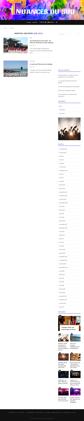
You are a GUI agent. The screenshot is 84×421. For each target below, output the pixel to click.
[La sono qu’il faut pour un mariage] (15, 69)
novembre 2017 (63, 300)
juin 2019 (61, 239)
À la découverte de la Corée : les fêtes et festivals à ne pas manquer (41, 42)
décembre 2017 (63, 296)
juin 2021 (61, 174)
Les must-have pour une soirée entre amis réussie (63, 399)
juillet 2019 (62, 235)
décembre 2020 (63, 192)
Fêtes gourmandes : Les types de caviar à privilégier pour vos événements (68, 76)
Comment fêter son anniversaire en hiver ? (68, 328)
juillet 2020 (62, 210)
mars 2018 (61, 285)
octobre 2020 (62, 199)
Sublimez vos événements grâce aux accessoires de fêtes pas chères (75, 382)
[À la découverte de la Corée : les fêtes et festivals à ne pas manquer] (15, 45)
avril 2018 (61, 282)
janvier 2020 (62, 221)
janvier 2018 (62, 293)
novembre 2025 (63, 149)
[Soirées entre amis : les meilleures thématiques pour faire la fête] (75, 357)
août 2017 (61, 307)
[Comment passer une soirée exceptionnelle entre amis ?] (63, 357)
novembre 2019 (63, 224)
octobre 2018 (62, 264)
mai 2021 (61, 178)
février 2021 (62, 185)
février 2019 (62, 249)
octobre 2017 (62, 303)
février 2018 (62, 289)
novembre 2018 (63, 260)
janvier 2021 (62, 188)
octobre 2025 (62, 153)
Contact (34, 22)
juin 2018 (61, 278)
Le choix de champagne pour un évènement (69, 87)
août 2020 (61, 206)
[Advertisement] (69, 53)
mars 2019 (61, 246)
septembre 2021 (63, 171)
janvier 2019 (62, 253)
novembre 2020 (63, 196)
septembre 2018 (63, 267)
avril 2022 (61, 163)
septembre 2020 (63, 203)
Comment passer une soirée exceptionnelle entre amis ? (62, 365)
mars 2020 (61, 217)
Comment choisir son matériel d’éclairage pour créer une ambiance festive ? (63, 347)
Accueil (29, 22)
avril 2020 (61, 214)
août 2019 (61, 232)
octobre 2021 (62, 167)
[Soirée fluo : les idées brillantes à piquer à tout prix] (63, 374)
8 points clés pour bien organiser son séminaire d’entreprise (75, 400)
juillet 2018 (62, 275)
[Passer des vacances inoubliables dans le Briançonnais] (75, 337)
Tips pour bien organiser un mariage (66, 91)
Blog (31, 38)
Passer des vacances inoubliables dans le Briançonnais (74, 346)
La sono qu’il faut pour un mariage (41, 64)
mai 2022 (61, 160)
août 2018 (61, 271)
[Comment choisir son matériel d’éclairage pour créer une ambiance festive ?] (63, 337)
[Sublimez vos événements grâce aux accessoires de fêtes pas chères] (75, 374)
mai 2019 (61, 242)
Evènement (62, 110)
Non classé (32, 61)
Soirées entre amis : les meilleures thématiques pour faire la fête (75, 365)
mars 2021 (61, 181)
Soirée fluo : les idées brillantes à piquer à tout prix (63, 381)
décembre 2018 (63, 257)
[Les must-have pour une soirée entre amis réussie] (63, 391)
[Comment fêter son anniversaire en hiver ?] (69, 323)
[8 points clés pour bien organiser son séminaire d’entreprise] (75, 391)
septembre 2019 (63, 228)
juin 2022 (61, 156)
